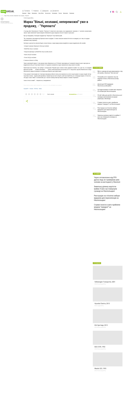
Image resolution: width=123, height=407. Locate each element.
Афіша (29, 13)
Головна (27, 10)
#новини (31, 88)
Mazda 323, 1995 (100, 368)
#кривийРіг (26, 88)
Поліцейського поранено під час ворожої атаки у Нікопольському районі (108, 78)
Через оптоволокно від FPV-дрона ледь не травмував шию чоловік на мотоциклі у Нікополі (107, 179)
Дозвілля (55, 10)
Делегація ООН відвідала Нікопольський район (105, 85)
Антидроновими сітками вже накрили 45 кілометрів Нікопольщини (110, 90)
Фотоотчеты (48, 13)
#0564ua (36, 88)
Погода (60, 13)
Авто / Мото (41, 13)
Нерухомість (34, 13)
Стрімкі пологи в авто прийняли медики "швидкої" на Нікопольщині (109, 103)
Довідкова (71, 13)
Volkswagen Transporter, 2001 (105, 282)
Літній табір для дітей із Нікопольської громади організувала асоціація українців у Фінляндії (110, 96)
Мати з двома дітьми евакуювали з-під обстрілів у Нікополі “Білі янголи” (110, 72)
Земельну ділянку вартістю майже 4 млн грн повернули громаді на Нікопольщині (109, 116)
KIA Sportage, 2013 (101, 325)
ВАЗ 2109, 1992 (100, 347)
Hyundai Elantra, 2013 (102, 304)
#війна (40, 88)
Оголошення (54, 13)
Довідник (45, 10)
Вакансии (24, 13)
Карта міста (65, 13)
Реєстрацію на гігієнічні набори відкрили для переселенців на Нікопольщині (107, 109)
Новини (36, 10)
